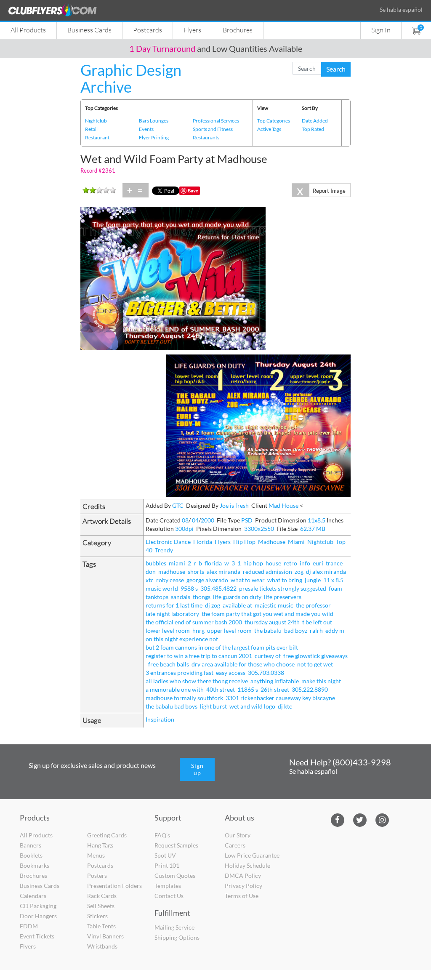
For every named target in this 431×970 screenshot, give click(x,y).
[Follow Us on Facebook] (337, 819)
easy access (230, 672)
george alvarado (207, 580)
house (273, 563)
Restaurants (206, 137)
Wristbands (102, 946)
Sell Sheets (100, 905)
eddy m (334, 630)
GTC (178, 505)
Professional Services (216, 120)
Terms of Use (241, 895)
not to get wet (315, 664)
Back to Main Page (244, 62)
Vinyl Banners (105, 936)
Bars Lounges (153, 120)
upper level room (229, 630)
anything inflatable (274, 681)
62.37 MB (312, 528)
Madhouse (271, 541)
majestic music (274, 605)
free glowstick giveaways (315, 655)
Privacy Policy (243, 885)
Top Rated (313, 129)
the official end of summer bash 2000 (194, 622)
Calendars (33, 895)
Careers (235, 845)
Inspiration (160, 719)
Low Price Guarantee (252, 855)
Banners (30, 845)
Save (193, 190)
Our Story (237, 835)
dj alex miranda (326, 571)
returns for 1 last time (174, 605)
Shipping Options (177, 937)
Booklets (31, 855)
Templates (167, 885)
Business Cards (89, 30)
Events (146, 129)
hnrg (198, 630)
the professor (313, 605)
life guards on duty (237, 596)
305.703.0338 (266, 672)
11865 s (247, 689)
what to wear (248, 580)
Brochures (238, 30)
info (305, 563)
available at (237, 605)
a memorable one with (175, 689)
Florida (202, 541)
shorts (196, 571)
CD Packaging (38, 905)
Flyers (192, 30)
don (151, 571)
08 (185, 520)
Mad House (283, 505)
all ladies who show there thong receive (197, 681)
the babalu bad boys (171, 706)
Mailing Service (174, 927)
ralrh (316, 630)
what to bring (284, 580)
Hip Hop (244, 541)
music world (162, 588)
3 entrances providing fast (179, 672)
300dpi (184, 528)
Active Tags (269, 129)
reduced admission (267, 571)
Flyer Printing (154, 137)
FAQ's (162, 835)
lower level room (168, 630)
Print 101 (166, 865)
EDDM (29, 926)
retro (290, 563)
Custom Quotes (174, 875)
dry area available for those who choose (243, 664)
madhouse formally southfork (184, 697)
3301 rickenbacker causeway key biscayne (280, 697)
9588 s (189, 588)
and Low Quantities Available (215, 48)
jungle (313, 580)
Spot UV (165, 855)
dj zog (212, 605)
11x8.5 (316, 520)
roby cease (170, 580)
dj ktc (285, 706)
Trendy (164, 550)
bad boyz (295, 630)
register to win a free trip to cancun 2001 (199, 655)
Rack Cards (102, 895)
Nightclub (96, 120)
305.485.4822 (218, 588)
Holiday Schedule (247, 865)
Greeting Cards (107, 835)
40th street (220, 689)
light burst (213, 706)
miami (177, 563)
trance (334, 563)
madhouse (171, 571)
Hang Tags (100, 845)
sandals (180, 596)
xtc (150, 580)
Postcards (147, 30)
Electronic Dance (168, 541)
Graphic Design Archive (130, 78)
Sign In (381, 30)
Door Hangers (38, 915)
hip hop (253, 563)
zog (299, 571)
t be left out (317, 622)
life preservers (282, 596)
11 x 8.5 (333, 580)
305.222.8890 (310, 689)
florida (213, 563)
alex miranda (223, 571)
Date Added (315, 120)
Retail (91, 129)
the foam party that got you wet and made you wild (267, 613)
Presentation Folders (114, 885)
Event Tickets (37, 936)
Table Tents (101, 926)
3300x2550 (259, 528)
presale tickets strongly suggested (282, 588)
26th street (275, 689)
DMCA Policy (243, 875)
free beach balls (168, 664)
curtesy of (268, 655)
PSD (247, 520)
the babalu (268, 630)
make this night (321, 681)
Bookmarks (34, 865)
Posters (97, 875)
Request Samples (176, 845)
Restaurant (97, 137)
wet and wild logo (252, 706)
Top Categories (273, 120)
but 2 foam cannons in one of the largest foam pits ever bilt (222, 647)
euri (318, 563)
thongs (201, 596)
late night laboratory (172, 613)
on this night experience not (182, 638)
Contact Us (169, 895)
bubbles (156, 563)
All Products (28, 30)
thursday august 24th (272, 622)
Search (336, 69)
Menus (96, 855)
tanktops (157, 596)
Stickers (97, 915)
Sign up (197, 769)
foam (335, 588)
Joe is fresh (234, 505)
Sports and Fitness (213, 129)
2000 (207, 520)
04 (195, 520)
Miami (296, 541)
